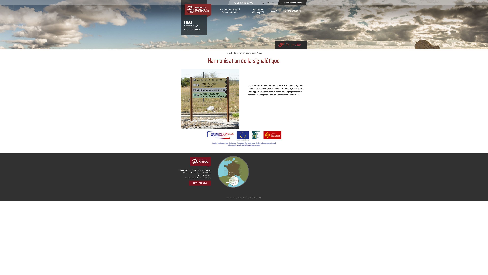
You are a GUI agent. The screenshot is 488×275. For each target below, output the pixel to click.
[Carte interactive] (263, 2)
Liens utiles (258, 197)
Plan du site (230, 197)
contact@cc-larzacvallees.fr (201, 178)
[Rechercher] (268, 2)
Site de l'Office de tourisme (293, 3)
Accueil (229, 53)
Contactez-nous (200, 183)
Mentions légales (244, 197)
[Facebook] (273, 2)
